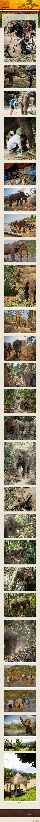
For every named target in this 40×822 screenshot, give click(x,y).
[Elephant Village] (6, 4)
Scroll (29, 814)
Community (31, 811)
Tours (35, 811)
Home (25, 811)
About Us (28, 811)
